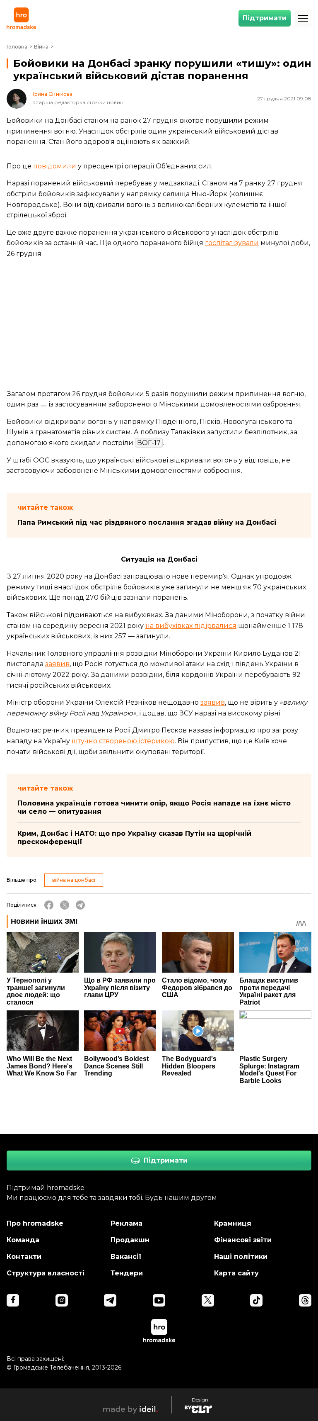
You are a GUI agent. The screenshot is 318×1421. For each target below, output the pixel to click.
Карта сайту (236, 1273)
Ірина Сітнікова (52, 94)
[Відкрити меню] (303, 18)
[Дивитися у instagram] (61, 1300)
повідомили (54, 166)
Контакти (24, 1256)
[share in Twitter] (64, 905)
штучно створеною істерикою (123, 741)
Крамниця (232, 1223)
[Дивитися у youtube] (159, 1300)
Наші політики (240, 1256)
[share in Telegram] (80, 905)
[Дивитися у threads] (305, 1300)
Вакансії (126, 1256)
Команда (23, 1240)
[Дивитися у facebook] (13, 1300)
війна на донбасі (73, 880)
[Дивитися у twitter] (208, 1300)
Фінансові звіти (243, 1240)
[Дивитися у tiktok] (256, 1300)
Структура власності (45, 1273)
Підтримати (265, 18)
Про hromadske (35, 1223)
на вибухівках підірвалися (190, 626)
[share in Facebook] (48, 905)
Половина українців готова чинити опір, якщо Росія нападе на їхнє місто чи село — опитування (154, 807)
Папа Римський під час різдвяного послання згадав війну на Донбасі (146, 522)
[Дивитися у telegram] (110, 1300)
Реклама (126, 1223)
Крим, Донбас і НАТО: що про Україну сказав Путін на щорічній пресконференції (134, 838)
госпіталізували (232, 243)
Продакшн (130, 1240)
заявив (57, 664)
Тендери (127, 1273)
